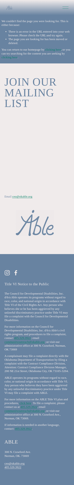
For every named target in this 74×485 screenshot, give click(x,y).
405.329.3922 (22, 338)
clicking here (53, 49)
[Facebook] (16, 273)
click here (25, 403)
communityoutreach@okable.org (24, 342)
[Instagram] (7, 273)
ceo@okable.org (22, 196)
